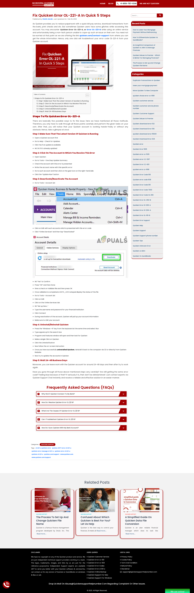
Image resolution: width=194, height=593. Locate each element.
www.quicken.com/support (41, 457)
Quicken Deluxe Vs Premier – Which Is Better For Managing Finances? (146, 56)
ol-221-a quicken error (43, 448)
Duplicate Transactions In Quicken (146, 80)
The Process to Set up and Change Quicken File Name (146, 64)
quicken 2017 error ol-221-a (61, 448)
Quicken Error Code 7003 (142, 190)
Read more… (41, 534)
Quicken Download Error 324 (144, 139)
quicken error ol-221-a (62, 451)
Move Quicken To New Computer (145, 90)
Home (102, 3)
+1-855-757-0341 (128, 3)
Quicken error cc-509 (141, 154)
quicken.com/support (51, 454)
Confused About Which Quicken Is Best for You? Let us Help (95, 520)
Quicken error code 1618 (142, 180)
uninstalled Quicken (65, 350)
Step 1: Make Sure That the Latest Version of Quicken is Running (64, 101)
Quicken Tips (138, 241)
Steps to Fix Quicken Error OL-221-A (49, 98)
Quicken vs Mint (139, 251)
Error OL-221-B (94, 29)
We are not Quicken (149, 3)
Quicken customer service (143, 101)
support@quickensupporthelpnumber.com (140, 572)
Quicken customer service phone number (146, 107)
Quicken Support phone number (145, 236)
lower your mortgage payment (145, 85)
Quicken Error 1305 (140, 149)
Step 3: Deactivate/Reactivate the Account (56, 106)
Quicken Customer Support (143, 113)
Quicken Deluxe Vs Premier (143, 119)
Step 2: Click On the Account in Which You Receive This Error (62, 103)
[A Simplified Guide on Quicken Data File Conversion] (141, 500)
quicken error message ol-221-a (43, 451)
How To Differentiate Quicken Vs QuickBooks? (145, 38)
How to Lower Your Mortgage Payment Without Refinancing (145, 31)
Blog (110, 3)
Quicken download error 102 (143, 124)
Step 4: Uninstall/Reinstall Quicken (53, 109)
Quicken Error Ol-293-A (142, 205)
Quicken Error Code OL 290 (143, 195)
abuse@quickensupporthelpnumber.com (86, 583)
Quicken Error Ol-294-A (142, 210)
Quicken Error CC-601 (141, 164)
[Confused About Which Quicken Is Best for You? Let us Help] (97, 500)
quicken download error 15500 (145, 134)
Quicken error (138, 144)
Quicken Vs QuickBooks (142, 256)
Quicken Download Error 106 (143, 129)
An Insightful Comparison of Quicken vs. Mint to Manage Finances (144, 47)
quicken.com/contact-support (94, 35)
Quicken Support (47, 444)
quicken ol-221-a (37, 454)
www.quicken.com (66, 454)
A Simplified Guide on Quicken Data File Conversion (138, 520)
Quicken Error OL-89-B (141, 215)
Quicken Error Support (141, 220)
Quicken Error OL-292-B (142, 200)
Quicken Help (138, 225)
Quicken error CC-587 (141, 159)
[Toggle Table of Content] (86, 95)
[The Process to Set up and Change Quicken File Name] (53, 500)
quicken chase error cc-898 (143, 96)
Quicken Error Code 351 (142, 185)
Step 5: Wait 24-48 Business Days (52, 111)
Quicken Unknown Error (142, 246)
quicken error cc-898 (141, 169)
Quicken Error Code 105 (142, 175)
